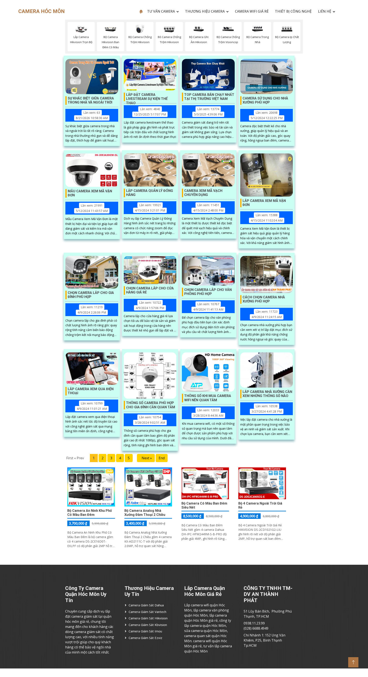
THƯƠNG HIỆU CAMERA (205, 11)
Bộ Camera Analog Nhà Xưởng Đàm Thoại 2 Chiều (144, 513)
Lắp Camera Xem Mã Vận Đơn (264, 203)
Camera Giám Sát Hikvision (148, 618)
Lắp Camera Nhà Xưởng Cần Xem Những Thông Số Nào (267, 394)
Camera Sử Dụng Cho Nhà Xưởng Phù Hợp (265, 100)
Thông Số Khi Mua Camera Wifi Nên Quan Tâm (207, 398)
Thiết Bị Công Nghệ (293, 11)
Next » (146, 458)
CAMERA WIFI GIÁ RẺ (252, 11)
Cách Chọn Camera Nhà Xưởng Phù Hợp (264, 299)
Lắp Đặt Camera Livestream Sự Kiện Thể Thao (147, 97)
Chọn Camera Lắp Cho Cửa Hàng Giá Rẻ (150, 290)
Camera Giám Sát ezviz (145, 638)
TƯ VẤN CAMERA (161, 11)
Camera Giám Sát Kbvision (148, 625)
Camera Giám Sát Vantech (147, 612)
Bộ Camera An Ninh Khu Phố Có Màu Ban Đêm (89, 513)
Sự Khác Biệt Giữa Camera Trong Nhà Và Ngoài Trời (91, 100)
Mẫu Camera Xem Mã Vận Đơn (90, 193)
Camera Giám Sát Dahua (146, 605)
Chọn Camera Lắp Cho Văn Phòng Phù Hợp (208, 292)
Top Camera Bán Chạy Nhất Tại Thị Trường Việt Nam (209, 97)
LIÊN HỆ (324, 11)
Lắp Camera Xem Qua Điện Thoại (91, 391)
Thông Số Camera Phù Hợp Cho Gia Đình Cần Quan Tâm (150, 405)
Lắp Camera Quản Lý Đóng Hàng (149, 193)
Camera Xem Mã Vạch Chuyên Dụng (203, 193)
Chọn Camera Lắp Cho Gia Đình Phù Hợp (91, 295)
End (162, 458)
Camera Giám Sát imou (145, 631)
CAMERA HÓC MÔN (41, 11)
